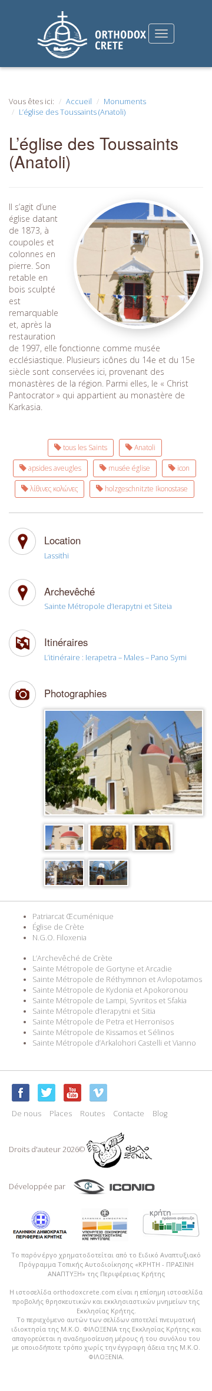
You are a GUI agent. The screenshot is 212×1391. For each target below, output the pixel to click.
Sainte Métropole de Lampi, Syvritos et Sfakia (109, 1001)
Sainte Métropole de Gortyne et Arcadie (102, 969)
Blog (160, 1114)
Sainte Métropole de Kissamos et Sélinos (103, 1032)
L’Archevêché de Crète (72, 958)
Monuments (125, 101)
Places (60, 1114)
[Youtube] (72, 1093)
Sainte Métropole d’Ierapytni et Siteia (108, 606)
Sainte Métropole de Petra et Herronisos (103, 1022)
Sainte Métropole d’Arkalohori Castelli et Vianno (114, 1043)
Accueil (79, 101)
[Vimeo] (98, 1093)
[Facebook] (20, 1093)
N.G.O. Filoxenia (59, 938)
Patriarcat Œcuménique (73, 916)
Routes (92, 1114)
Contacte (128, 1114)
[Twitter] (46, 1093)
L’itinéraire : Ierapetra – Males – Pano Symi (115, 658)
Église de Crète (58, 927)
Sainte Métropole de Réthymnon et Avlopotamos (117, 979)
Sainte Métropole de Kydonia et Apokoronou (110, 990)
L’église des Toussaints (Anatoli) (72, 112)
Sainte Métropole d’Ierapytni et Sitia (93, 1011)
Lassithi (56, 556)
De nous (26, 1114)
